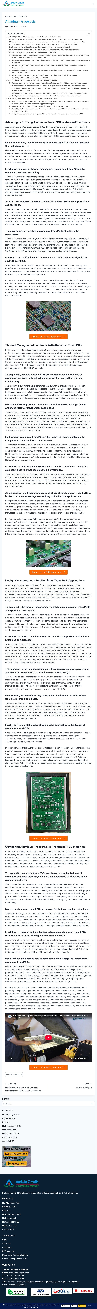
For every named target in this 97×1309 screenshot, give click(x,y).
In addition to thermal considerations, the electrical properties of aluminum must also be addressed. (49, 86)
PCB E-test (7, 1247)
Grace (9, 26)
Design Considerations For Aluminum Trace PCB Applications (33, 80)
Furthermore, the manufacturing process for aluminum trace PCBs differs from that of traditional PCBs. (50, 93)
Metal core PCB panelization (15, 1255)
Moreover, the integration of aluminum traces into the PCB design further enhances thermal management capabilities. (51, 61)
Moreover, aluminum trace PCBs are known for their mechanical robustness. (40, 106)
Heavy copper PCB (10, 1133)
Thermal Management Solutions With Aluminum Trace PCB (32, 52)
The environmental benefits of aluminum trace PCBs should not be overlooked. (41, 47)
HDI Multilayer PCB (10, 1114)
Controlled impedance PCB (14, 1259)
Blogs (4, 1240)
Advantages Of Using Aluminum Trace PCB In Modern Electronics (34, 37)
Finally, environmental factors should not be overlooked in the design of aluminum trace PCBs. (46, 96)
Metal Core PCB (9, 1137)
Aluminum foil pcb (84, 1086)
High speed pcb (9, 1130)
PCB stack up (8, 1251)
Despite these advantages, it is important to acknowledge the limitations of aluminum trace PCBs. (48, 114)
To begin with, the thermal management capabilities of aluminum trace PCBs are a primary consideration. (50, 83)
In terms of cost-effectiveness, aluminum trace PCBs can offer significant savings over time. (46, 50)
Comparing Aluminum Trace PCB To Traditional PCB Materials (33, 98)
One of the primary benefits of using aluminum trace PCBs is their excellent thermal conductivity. (47, 39)
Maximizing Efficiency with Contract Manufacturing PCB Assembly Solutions (23, 1087)
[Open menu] (93, 3)
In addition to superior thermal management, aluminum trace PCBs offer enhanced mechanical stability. (50, 42)
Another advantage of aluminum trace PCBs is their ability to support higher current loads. (45, 44)
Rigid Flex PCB (9, 1118)
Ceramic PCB (8, 1141)
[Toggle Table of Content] (87, 33)
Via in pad (6, 1243)
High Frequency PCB (11, 1126)
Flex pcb (6, 1122)
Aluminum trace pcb (14, 1074)
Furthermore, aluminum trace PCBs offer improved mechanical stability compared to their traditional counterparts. (48, 66)
